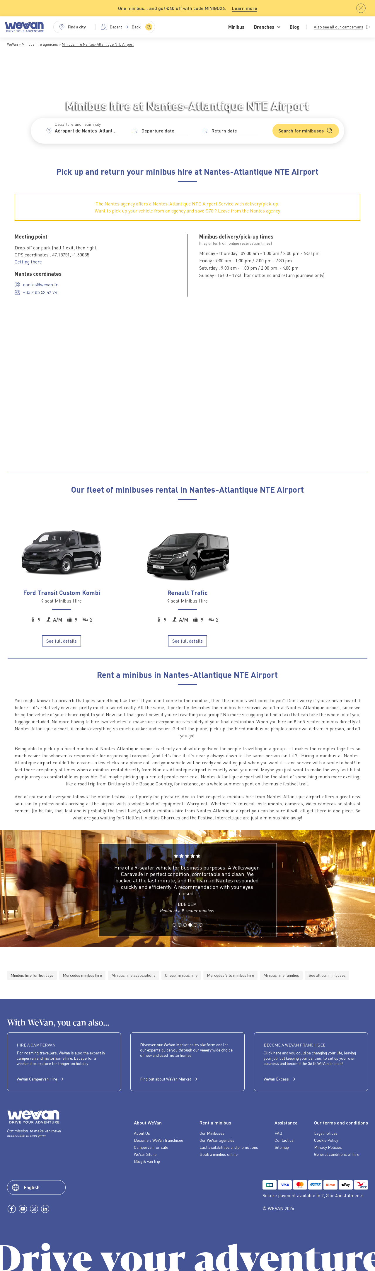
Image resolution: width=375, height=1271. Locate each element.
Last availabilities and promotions (229, 1147)
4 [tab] (189, 931)
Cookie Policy (326, 1140)
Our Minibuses (212, 1133)
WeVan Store (145, 1154)
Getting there (28, 262)
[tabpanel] (187, 886)
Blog (294, 27)
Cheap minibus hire (181, 975)
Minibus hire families (281, 975)
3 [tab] (184, 931)
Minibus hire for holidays (32, 975)
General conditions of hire (336, 1154)
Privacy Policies (328, 1147)
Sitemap (282, 1147)
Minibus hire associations (133, 975)
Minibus (236, 27)
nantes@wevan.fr (40, 284)
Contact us (284, 1140)
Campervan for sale (151, 1147)
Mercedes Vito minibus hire (230, 975)
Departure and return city (78, 124)
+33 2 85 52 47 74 (40, 292)
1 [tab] (174, 931)
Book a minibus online (219, 1154)
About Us (142, 1133)
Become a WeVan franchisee (158, 1140)
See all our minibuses (327, 975)
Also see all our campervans (338, 26)
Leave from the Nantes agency (249, 211)
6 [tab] (200, 931)
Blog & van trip (147, 1161)
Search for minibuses (301, 130)
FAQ (278, 1133)
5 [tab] (195, 931)
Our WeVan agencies (217, 1140)
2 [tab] (179, 931)
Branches (264, 27)
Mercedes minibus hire (82, 975)
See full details (61, 641)
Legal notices (326, 1133)
